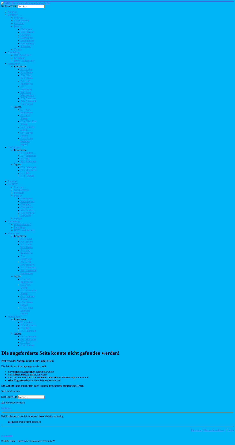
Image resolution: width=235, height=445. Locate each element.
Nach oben (6, 435)
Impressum (196, 430)
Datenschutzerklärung (215, 430)
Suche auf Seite (9, 6)
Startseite (5, 408)
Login (231, 430)
